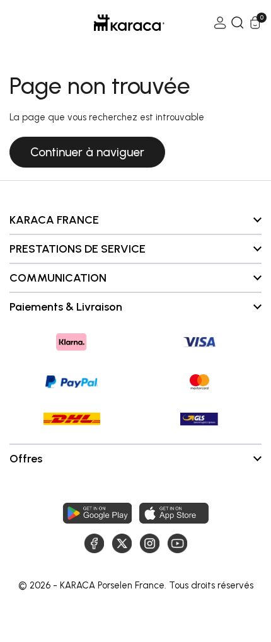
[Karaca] (112, 22)
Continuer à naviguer (87, 152)
